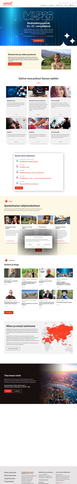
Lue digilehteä (17, 391)
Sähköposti (59, 482)
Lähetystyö (51, 5)
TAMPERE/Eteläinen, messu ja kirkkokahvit (32, 172)
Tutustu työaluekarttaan (13, 348)
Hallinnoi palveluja (47, 244)
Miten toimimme (10, 472)
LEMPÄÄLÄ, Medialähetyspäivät (29, 161)
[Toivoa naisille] (60, 92)
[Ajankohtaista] (16, 92)
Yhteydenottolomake (43, 479)
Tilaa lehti (8, 391)
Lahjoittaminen (9, 478)
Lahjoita (72, 5)
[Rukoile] (16, 123)
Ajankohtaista (43, 5)
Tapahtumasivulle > (38, 40)
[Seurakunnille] (60, 123)
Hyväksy (29, 244)
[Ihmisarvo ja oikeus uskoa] (29, 219)
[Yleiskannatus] (45, 219)
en (72, 3)
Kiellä (38, 244)
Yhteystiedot (9, 481)
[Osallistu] (38, 123)
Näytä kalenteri (19, 188)
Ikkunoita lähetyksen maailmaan (29, 184)
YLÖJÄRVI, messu (25, 167)
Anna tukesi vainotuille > (15, 64)
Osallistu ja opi (59, 5)
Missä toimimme (10, 475)
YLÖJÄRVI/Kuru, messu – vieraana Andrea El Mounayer (35, 178)
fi (70, 3)
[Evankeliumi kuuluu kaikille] (12, 219)
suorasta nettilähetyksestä (41, 36)
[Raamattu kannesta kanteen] (38, 92)
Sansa (66, 5)
